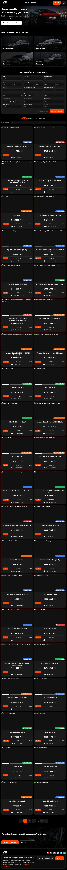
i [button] (22, 254)
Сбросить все (44, 111)
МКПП (18, 101)
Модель (26, 76)
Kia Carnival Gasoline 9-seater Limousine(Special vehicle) (17, 319)
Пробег (5, 87)
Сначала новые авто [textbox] (17, 123)
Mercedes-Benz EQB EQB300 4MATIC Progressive (17, 354)
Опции (46, 104)
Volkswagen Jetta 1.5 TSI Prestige (50, 146)
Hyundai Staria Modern (50, 801)
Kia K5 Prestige (17, 456)
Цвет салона (6, 104)
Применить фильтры (57, 111)
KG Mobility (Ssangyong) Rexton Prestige (17, 525)
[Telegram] (61, 853)
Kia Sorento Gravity (17, 387)
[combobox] (33, 79)
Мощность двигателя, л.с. (51, 87)
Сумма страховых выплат (9, 93)
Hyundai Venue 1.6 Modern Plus (49, 319)
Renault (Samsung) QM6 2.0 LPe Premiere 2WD (50, 251)
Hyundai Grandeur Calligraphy (17, 284)
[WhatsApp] (64, 853)
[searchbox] (54, 79)
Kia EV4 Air (17, 215)
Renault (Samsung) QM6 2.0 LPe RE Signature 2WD (17, 664)
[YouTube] (48, 853)
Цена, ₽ (5, 82)
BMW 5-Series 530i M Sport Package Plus (49, 284)
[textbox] (32, 78)
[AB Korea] (4, 3)
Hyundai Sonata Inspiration (17, 801)
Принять (59, 858)
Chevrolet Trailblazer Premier (17, 146)
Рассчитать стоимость (32, 23)
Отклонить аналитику (46, 858)
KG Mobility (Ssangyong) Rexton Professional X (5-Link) (17, 182)
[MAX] (58, 853)
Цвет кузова (47, 98)
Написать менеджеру (10, 842)
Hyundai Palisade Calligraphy (17, 250)
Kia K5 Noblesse (49, 387)
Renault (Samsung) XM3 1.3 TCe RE (17, 594)
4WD (30, 95)
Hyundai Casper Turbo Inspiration (49, 215)
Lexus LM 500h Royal (50, 629)
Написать (57, 3)
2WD (26, 95)
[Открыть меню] (64, 3)
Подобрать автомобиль (11, 23)
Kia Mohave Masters (50, 767)
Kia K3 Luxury (17, 767)
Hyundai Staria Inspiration (50, 525)
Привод (25, 93)
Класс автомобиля (28, 98)
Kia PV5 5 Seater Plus (50, 698)
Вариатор (11, 101)
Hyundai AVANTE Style (49, 594)
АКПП (5, 101)
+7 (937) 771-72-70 (30, 3)
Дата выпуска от (28, 82)
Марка (4, 76)
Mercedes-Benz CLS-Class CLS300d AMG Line (50, 492)
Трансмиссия (6, 98)
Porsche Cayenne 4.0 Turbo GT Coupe (50, 353)
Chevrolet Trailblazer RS (17, 560)
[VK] (51, 853)
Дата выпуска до (48, 82)
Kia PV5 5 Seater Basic (17, 732)
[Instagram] (54, 853)
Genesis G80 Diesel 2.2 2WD (17, 629)
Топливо (46, 93)
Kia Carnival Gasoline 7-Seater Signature (17, 491)
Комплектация (48, 76)
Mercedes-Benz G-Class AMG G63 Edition (50, 422)
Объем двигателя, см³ (29, 87)
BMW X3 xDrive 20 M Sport (17, 422)
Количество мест (28, 104)
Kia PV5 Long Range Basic (49, 663)
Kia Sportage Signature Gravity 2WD (50, 181)
